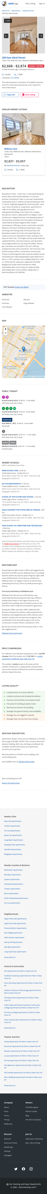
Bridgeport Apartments (13, 854)
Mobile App (8, 1147)
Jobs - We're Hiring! (33, 1143)
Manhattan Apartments (13, 870)
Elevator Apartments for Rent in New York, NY (22, 1051)
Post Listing (30, 3)
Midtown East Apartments (12, 633)
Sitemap (7, 1151)
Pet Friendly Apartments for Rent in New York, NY (23, 1072)
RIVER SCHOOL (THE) (10, 470)
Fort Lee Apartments (12, 830)
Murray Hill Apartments (13, 942)
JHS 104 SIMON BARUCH (11, 483)
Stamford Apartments (12, 849)
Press (6, 1111)
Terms (6, 1115)
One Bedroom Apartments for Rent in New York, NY (23, 1066)
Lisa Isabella (14, 77)
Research (7, 1139)
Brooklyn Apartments (12, 874)
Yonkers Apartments (12, 826)
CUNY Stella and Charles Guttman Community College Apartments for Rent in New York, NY (22, 1006)
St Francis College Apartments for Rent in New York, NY (22, 1013)
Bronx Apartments (11, 893)
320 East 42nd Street (13, 57)
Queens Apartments (12, 879)
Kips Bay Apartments (12, 947)
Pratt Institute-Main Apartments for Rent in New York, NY (23, 1021)
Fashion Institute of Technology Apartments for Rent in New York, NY (22, 991)
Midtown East (10, 148)
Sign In (42, 3)
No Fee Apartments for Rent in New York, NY (21, 1060)
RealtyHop (8, 1124)
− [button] (5, 333)
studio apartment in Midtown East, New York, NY (22, 657)
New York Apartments (12, 821)
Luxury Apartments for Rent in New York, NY (21, 1056)
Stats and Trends (10, 1143)
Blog (27, 1115)
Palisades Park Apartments (14, 844)
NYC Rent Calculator (33, 1119)
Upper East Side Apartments (15, 923)
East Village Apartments (13, 933)
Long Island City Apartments (15, 951)
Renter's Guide (31, 1111)
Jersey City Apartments (13, 835)
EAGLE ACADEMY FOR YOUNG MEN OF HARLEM (21, 510)
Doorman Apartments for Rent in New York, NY (22, 1046)
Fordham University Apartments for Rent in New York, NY (23, 977)
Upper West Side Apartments (15, 918)
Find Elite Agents (32, 1107)
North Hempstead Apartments (16, 898)
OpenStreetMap (39, 377)
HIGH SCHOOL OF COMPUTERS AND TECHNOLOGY (22, 525)
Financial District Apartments (15, 928)
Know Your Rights (22, 287)
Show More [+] (9, 957)
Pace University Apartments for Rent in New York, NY (23, 984)
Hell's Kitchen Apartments (14, 937)
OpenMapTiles (28, 377)
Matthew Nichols (13, 165)
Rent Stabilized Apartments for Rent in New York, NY (23, 1078)
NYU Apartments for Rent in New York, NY (20, 971)
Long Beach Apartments (13, 840)
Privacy (7, 1119)
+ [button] (5, 329)
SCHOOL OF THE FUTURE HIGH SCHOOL (18, 497)
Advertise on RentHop (34, 1139)
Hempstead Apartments (13, 884)
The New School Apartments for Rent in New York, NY (21, 998)
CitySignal (8, 1155)
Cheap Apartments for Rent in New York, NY (21, 1041)
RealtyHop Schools (11, 544)
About (6, 1107)
